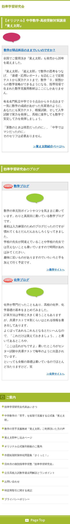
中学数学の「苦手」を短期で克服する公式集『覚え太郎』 (34, 417)
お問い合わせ (12, 481)
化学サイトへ (56, 373)
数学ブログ (21, 186)
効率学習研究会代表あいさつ (20, 406)
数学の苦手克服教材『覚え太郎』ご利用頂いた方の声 (34, 428)
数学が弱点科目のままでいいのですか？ (29, 50)
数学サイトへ (56, 269)
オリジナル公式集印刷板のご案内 (23, 446)
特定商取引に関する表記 (18, 490)
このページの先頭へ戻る (35, 520)
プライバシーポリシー (17, 499)
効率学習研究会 (13, 6)
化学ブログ (21, 280)
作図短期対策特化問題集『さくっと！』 (27, 455)
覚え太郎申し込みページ (18, 437)
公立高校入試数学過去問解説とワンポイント (29, 472)
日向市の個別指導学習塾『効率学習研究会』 (29, 464)
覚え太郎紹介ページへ (50, 146)
